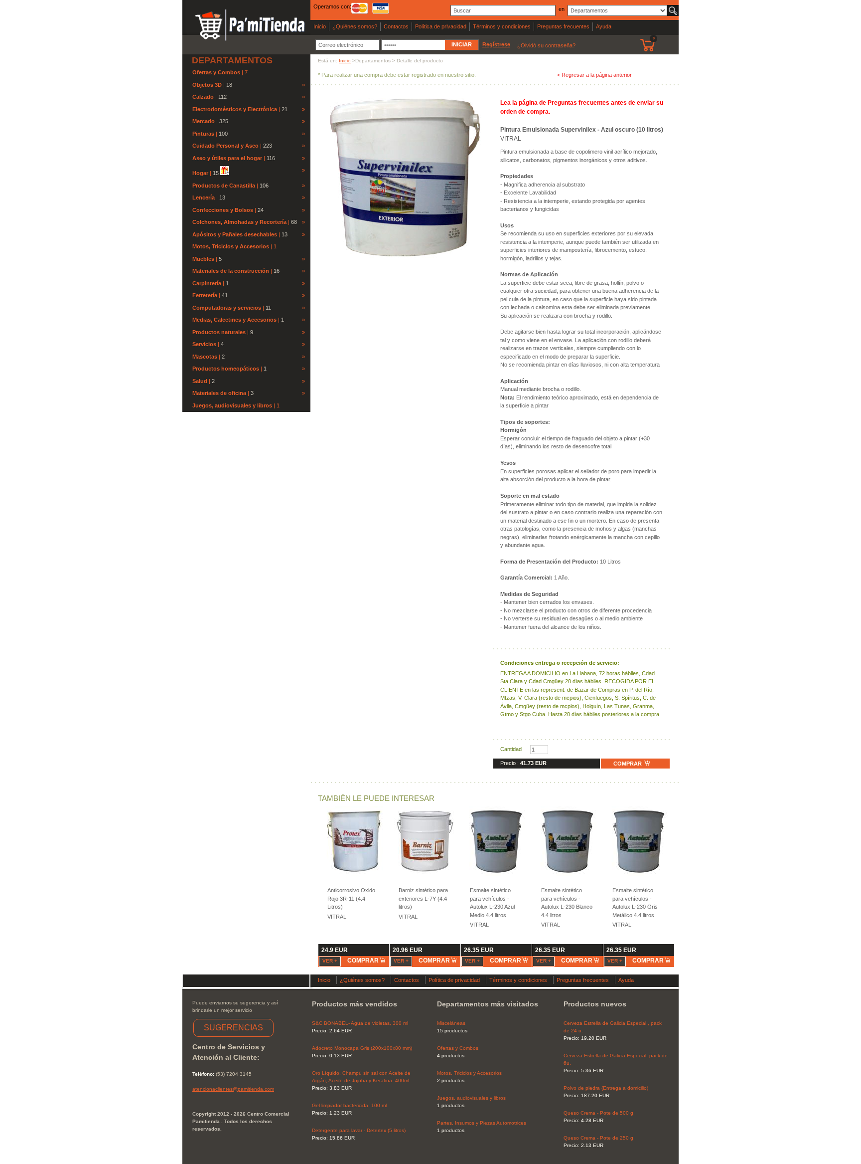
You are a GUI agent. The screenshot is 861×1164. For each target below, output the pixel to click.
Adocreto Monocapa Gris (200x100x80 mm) (362, 1048)
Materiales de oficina (219, 393)
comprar (363, 960)
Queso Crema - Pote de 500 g (598, 1113)
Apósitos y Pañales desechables (234, 234)
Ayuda (603, 26)
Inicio (319, 26)
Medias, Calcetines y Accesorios (234, 320)
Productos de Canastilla (223, 186)
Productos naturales (219, 332)
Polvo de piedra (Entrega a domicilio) (606, 1088)
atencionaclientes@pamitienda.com (233, 1089)
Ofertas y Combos (217, 72)
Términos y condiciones (502, 26)
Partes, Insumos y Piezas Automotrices (481, 1123)
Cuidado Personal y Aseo (225, 146)
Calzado (203, 97)
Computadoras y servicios (226, 308)
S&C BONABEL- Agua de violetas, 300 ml (360, 1023)
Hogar (200, 173)
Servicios (204, 344)
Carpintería (206, 283)
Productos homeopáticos (225, 369)
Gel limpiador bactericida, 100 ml (349, 1105)
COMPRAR (628, 764)
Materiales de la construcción (230, 271)
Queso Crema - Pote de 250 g (598, 1138)
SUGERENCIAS (233, 1027)
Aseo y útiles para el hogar (227, 158)
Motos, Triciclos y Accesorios (231, 246)
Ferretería (204, 295)
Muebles (203, 259)
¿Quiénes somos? (354, 26)
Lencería (203, 197)
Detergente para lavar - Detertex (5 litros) (359, 1130)
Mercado (203, 121)
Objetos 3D (207, 85)
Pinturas (203, 134)
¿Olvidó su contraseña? (546, 45)
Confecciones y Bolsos (222, 210)
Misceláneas (451, 1023)
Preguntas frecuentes (563, 26)
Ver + (329, 961)
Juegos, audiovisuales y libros (233, 405)
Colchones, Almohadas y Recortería (239, 222)
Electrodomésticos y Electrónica (234, 109)
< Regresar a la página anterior (594, 75)
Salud (199, 381)
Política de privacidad (440, 26)
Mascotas (204, 357)
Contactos (396, 26)
